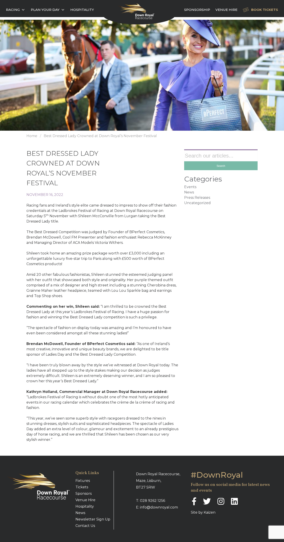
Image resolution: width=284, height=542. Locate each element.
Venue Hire (226, 10)
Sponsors (83, 493)
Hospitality (82, 10)
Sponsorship (197, 10)
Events (190, 187)
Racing (13, 10)
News (189, 192)
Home (31, 136)
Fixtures (82, 481)
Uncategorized (197, 203)
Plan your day (45, 10)
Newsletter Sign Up (92, 519)
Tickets (81, 487)
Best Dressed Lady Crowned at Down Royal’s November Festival (100, 136)
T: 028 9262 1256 (150, 501)
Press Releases (197, 197)
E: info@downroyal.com (157, 507)
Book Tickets (264, 10)
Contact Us (85, 526)
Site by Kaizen (203, 512)
